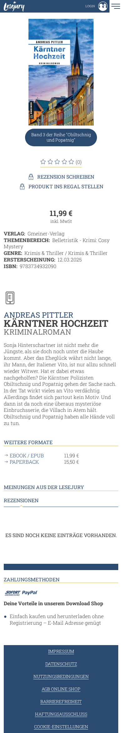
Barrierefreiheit (61, 701)
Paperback (24, 462)
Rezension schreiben (65, 177)
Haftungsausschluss (61, 714)
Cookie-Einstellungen (61, 727)
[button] (96, 6)
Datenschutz (61, 664)
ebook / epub (27, 455)
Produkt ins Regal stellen (65, 186)
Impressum (61, 651)
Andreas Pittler (38, 315)
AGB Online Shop (61, 689)
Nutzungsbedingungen (61, 676)
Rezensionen (21, 500)
